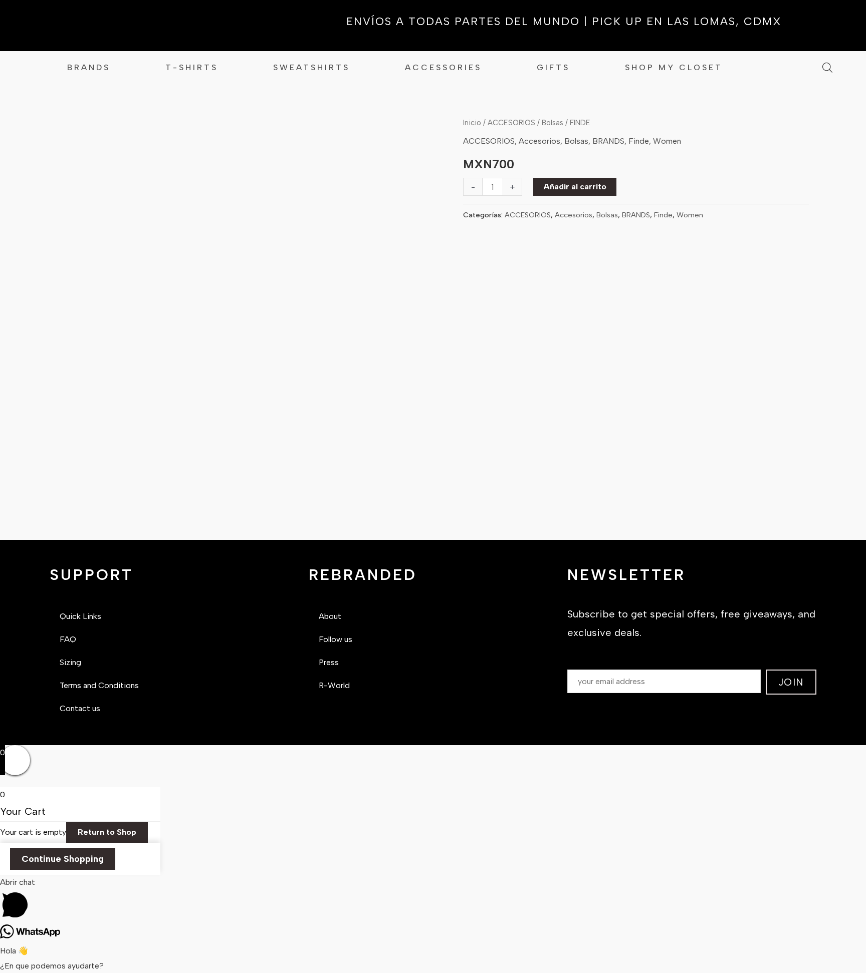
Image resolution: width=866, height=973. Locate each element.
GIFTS (553, 67)
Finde (638, 141)
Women (667, 141)
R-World (334, 685)
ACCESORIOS (511, 122)
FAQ (68, 639)
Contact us (80, 708)
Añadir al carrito (574, 186)
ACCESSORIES (443, 67)
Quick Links (80, 616)
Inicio (472, 122)
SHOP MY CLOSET (674, 67)
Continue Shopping (63, 858)
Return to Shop (107, 832)
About (330, 616)
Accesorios (539, 141)
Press (329, 662)
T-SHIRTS (191, 67)
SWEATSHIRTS (311, 67)
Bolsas (552, 122)
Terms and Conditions (99, 685)
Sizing (70, 662)
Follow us (335, 639)
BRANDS (88, 67)
